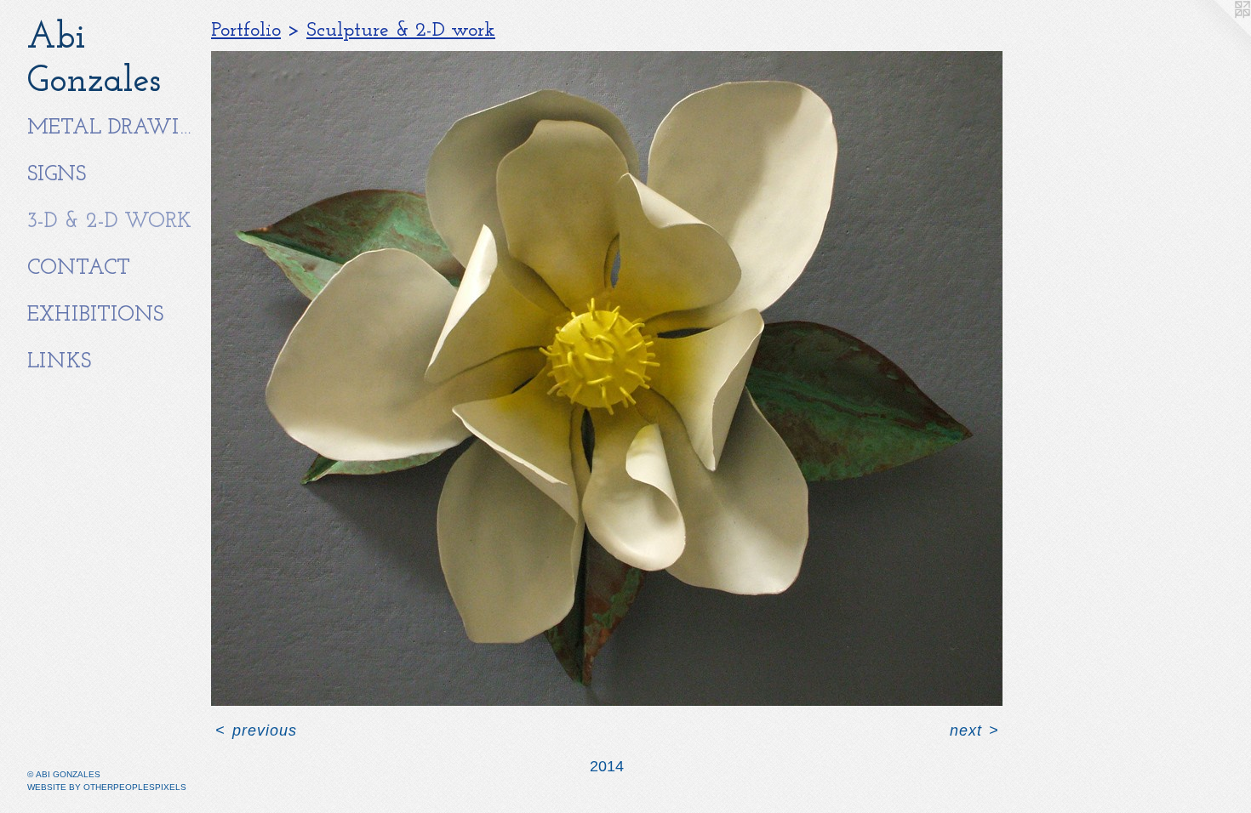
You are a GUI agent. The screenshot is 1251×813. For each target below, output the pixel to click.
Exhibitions (95, 315)
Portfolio (246, 30)
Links (59, 361)
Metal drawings (112, 128)
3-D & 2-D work (109, 221)
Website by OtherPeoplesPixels (106, 787)
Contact (78, 268)
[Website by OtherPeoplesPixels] (1217, 34)
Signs (56, 174)
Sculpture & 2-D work (400, 30)
